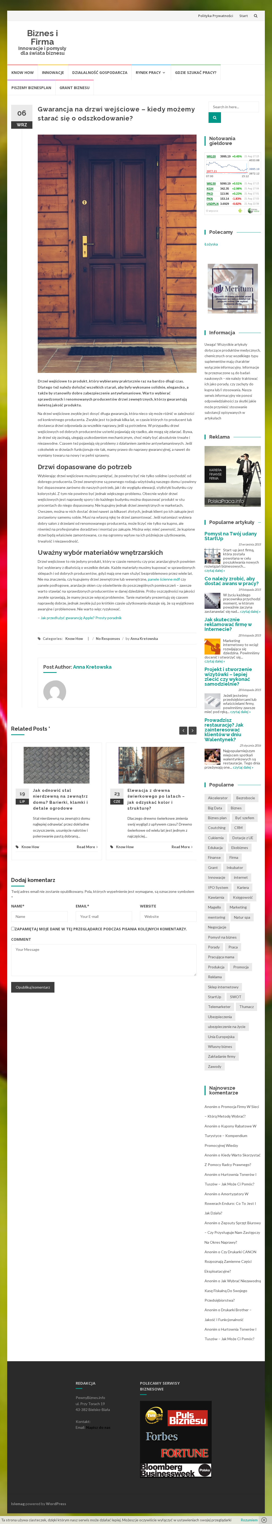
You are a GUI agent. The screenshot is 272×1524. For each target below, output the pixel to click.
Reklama (215, 977)
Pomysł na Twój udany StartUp (231, 536)
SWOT (235, 996)
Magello (214, 907)
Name (17, 906)
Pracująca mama (221, 957)
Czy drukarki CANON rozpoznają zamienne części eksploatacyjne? (230, 1261)
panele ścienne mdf (164, 579)
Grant (213, 867)
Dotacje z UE (242, 837)
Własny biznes (220, 1046)
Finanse (214, 857)
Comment (21, 939)
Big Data (215, 808)
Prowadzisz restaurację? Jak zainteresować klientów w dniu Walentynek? (224, 729)
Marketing (238, 907)
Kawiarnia (216, 897)
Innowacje (53, 72)
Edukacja (215, 847)
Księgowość (243, 897)
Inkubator (235, 867)
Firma (234, 857)
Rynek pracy (148, 72)
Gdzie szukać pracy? (195, 72)
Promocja (241, 967)
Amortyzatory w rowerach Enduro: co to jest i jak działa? (230, 1203)
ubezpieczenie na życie (226, 1026)
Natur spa (242, 917)
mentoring (216, 917)
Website (148, 906)
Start (243, 15)
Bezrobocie (245, 798)
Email (82, 906)
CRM (238, 827)
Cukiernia (216, 837)
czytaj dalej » (215, 570)
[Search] (215, 117)
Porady (214, 947)
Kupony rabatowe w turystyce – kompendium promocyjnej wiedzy (230, 1136)
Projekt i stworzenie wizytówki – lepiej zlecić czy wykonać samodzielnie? (228, 677)
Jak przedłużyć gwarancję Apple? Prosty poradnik (81, 617)
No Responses (108, 638)
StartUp (214, 996)
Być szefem (244, 817)
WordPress (56, 1503)
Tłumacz (246, 1006)
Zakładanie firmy (221, 1056)
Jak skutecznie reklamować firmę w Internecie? (228, 624)
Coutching (217, 827)
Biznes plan (217, 817)
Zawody (214, 1066)
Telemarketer (219, 1006)
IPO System (218, 887)
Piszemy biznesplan (31, 87)
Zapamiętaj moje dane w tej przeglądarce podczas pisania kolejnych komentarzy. (101, 928)
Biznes (236, 808)
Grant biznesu (75, 87)
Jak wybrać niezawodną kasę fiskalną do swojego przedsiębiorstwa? (233, 1290)
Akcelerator (218, 798)
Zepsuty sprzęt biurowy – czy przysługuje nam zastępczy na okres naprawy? (233, 1232)
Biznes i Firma (42, 37)
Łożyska (211, 244)
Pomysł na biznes (222, 937)
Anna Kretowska (144, 638)
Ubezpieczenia (220, 1016)
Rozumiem (249, 1520)
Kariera (243, 887)
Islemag (18, 1503)
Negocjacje (217, 927)
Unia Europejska (221, 1036)
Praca (233, 947)
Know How (22, 72)
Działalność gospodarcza (100, 72)
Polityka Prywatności (215, 15)
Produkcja (216, 967)
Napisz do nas (98, 1427)
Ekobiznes (239, 847)
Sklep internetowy (223, 987)
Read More (86, 847)
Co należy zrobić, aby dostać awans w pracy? (232, 581)
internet (241, 877)
